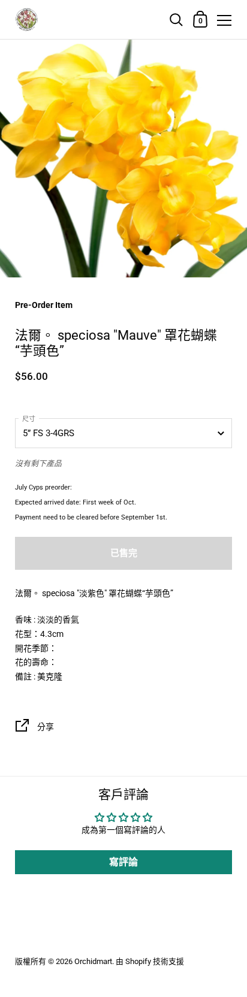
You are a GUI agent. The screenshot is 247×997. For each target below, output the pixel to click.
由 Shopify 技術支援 (150, 961)
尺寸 (28, 419)
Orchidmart (93, 961)
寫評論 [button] (123, 862)
